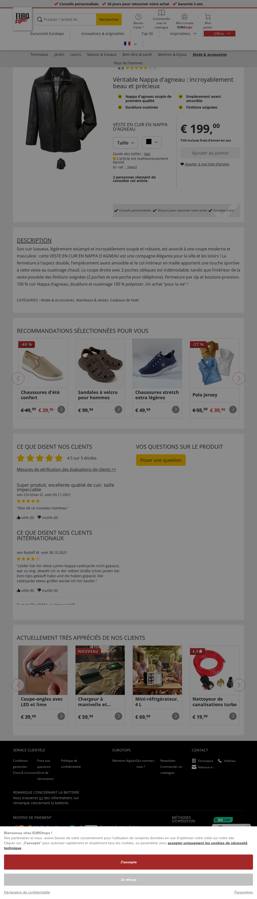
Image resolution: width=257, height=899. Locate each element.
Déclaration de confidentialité (27, 892)
